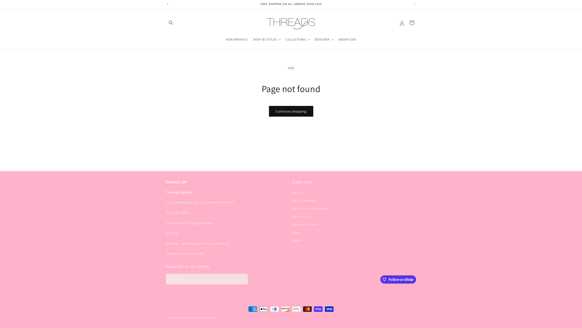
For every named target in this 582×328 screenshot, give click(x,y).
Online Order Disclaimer (309, 208)
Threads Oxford (184, 317)
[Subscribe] (243, 279)
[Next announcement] (414, 4)
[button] (171, 23)
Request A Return (305, 224)
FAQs (295, 233)
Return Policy (302, 216)
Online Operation (304, 200)
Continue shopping (291, 111)
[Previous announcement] (168, 4)
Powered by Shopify (206, 317)
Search (297, 240)
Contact (298, 192)
